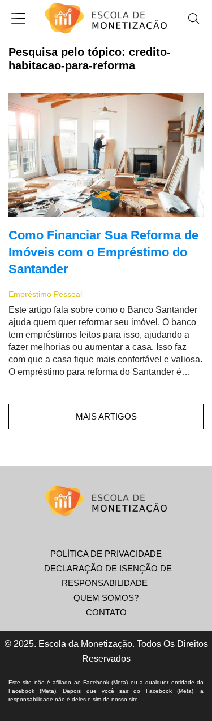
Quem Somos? (106, 597)
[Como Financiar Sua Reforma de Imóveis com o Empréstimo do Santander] (106, 155)
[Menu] (18, 20)
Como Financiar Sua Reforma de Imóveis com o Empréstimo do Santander (103, 252)
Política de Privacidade (106, 553)
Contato (106, 612)
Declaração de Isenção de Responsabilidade (108, 575)
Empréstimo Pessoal (45, 294)
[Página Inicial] (106, 20)
